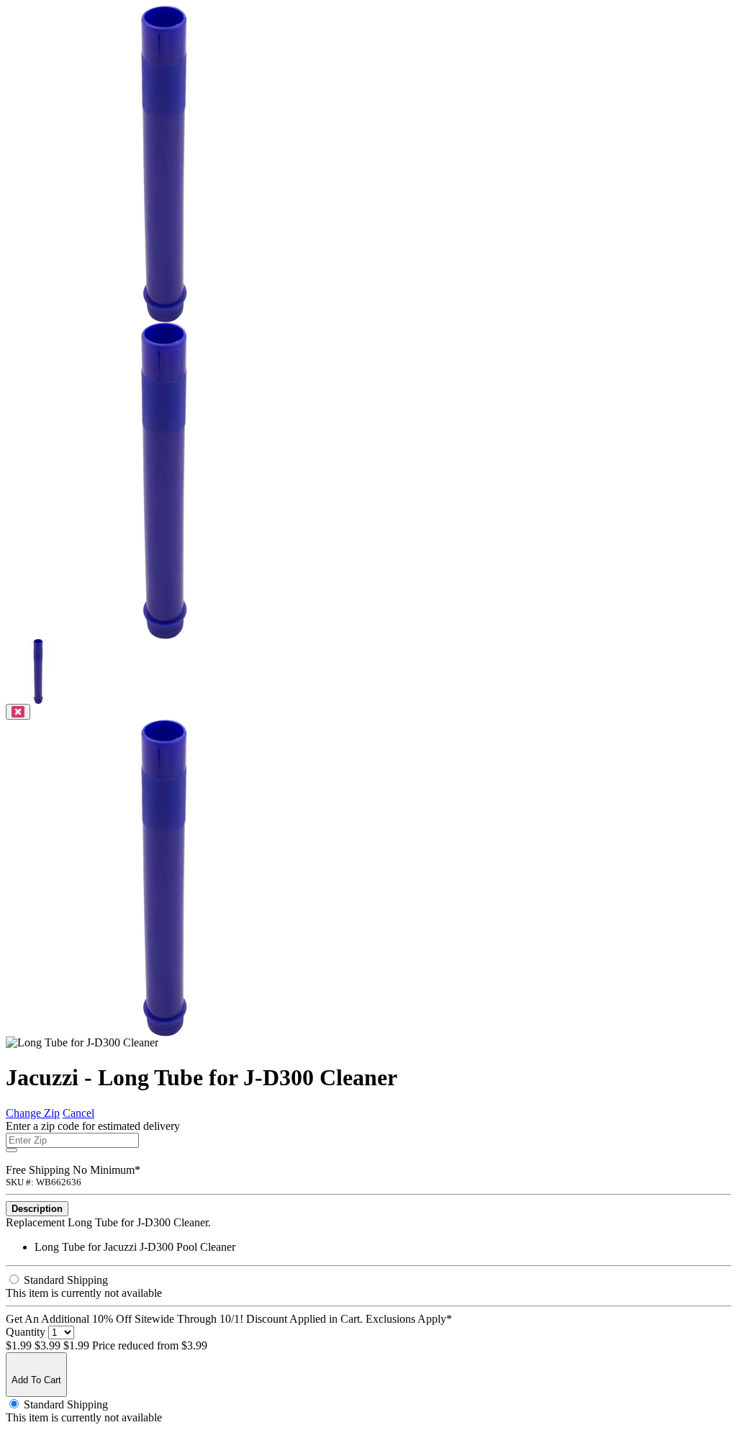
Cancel (78, 1113)
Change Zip (33, 1113)
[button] (38, 700)
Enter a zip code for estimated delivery (93, 1126)
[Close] (18, 712)
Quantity (25, 1332)
